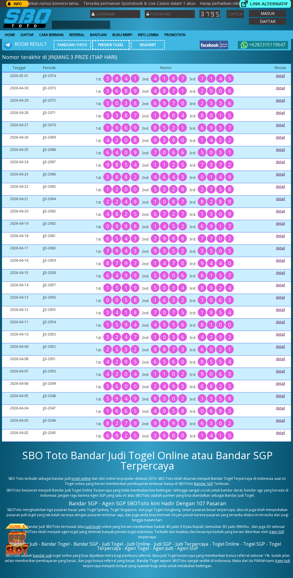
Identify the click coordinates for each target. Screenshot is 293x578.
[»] (265, 4)
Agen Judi (282, 560)
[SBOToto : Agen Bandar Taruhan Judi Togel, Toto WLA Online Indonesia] (27, 27)
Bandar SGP (203, 483)
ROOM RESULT (30, 44)
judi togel (93, 526)
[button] (267, 13)
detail (280, 75)
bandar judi (42, 555)
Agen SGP (276, 531)
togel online (81, 478)
